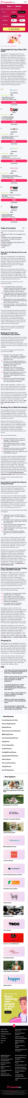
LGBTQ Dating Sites (9, 832)
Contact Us (3, 1038)
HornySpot (14, 210)
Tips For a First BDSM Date (11, 943)
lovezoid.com (12, 1090)
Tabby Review (7, 902)
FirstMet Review (7, 748)
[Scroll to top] (14, 1025)
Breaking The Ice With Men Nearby (12, 237)
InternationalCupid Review (10, 738)
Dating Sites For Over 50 (10, 805)
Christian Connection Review (11, 819)
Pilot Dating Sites (8, 916)
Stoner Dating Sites (8, 745)
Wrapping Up (6, 245)
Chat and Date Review (9, 763)
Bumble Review (6, 727)
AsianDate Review (8, 957)
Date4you (14, 170)
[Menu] (25, 2)
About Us (3, 1040)
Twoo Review (7, 930)
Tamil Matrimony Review (10, 888)
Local (5, 46)
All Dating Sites (4, 1031)
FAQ (3, 247)
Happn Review (7, 985)
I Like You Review (8, 860)
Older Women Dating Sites (11, 971)
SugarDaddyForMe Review (10, 756)
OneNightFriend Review (9, 752)
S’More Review (6, 759)
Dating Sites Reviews (6, 1033)
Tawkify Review (6, 766)
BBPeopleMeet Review (9, 846)
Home (2, 46)
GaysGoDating (14, 92)
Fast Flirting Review (8, 770)
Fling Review (5, 741)
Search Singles (15, 29)
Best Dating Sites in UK (21, 1055)
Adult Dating (4, 1029)
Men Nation (14, 151)
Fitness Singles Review (9, 723)
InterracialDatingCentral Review (12, 874)
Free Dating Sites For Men (10, 720)
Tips (2, 1042)
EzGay (14, 112)
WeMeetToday (14, 190)
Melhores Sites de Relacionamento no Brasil (20, 1042)
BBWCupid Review (7, 734)
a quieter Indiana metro (20, 637)
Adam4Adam (14, 131)
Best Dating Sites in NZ (21, 1065)
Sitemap (3, 1036)
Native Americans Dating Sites (11, 731)
